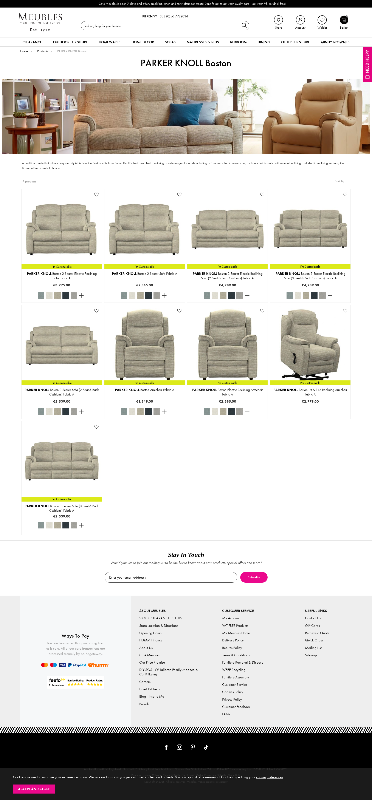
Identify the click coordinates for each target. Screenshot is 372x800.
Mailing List (313, 648)
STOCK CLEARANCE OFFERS (160, 618)
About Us (146, 648)
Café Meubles (149, 655)
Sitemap (311, 655)
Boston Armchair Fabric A (144, 390)
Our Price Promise (152, 662)
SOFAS (170, 42)
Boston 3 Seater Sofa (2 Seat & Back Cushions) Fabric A (62, 392)
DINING (264, 42)
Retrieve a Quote (317, 633)
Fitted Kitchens (149, 689)
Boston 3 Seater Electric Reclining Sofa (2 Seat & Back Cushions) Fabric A (227, 275)
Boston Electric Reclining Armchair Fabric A (227, 392)
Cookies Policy (232, 692)
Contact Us (313, 618)
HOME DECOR (143, 42)
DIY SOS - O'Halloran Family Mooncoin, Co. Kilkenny (168, 671)
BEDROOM (238, 42)
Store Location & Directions (158, 625)
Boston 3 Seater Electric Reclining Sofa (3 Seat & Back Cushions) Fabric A (310, 275)
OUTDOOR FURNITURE (70, 42)
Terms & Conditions (236, 655)
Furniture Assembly (235, 677)
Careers (144, 682)
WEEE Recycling (233, 669)
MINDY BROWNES (335, 42)
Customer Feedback (236, 706)
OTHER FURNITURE (295, 42)
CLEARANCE (32, 42)
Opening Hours (150, 633)
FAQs (226, 714)
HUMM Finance (150, 640)
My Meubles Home (236, 633)
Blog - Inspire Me (151, 696)
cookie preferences (269, 777)
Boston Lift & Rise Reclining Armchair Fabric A (310, 392)
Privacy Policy (232, 699)
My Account (231, 618)
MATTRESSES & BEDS (203, 42)
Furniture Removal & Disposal (243, 662)
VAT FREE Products (235, 625)
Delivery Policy (233, 640)
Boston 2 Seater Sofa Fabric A (144, 273)
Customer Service (234, 684)
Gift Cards (312, 625)
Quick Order (314, 640)
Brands (144, 704)
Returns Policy (232, 648)
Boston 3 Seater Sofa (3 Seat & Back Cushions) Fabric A (62, 508)
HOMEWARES (110, 42)
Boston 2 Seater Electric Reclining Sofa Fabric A (62, 275)
